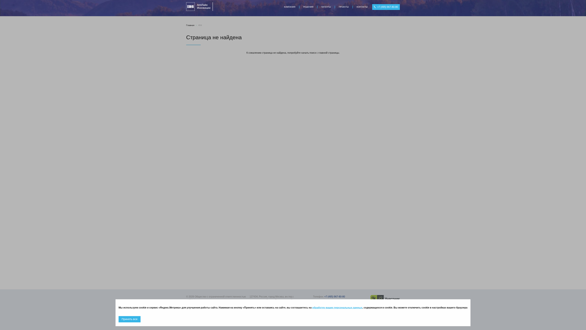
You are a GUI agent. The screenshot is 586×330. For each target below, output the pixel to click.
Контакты (362, 7)
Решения (308, 7)
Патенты (326, 7)
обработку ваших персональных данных (337, 307)
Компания (289, 7)
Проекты (344, 7)
